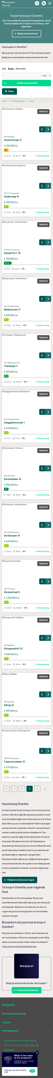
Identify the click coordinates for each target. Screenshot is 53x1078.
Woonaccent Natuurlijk (14, 1013)
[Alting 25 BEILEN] (26, 685)
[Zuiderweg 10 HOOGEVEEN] (26, 176)
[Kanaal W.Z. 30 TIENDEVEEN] (26, 233)
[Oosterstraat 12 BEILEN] (26, 120)
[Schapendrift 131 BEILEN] (26, 628)
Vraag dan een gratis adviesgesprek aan (19, 946)
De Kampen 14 (12, 535)
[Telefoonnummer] (44, 3)
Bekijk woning (43, 156)
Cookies (32, 1045)
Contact (6, 1022)
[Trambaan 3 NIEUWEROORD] (26, 346)
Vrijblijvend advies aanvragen (20, 880)
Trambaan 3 (10, 366)
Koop (11, 68)
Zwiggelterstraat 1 (14, 422)
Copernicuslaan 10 (14, 761)
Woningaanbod (18, 101)
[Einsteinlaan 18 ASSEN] (26, 459)
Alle (4, 68)
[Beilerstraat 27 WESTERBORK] (26, 289)
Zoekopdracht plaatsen (27, 990)
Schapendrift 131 (13, 648)
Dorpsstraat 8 (12, 592)
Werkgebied (8, 1005)
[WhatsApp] (37, 3)
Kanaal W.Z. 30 (12, 253)
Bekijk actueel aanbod (27, 34)
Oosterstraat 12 (13, 140)
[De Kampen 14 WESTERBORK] (26, 515)
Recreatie (21, 68)
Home (4, 101)
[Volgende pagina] (45, 789)
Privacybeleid (9, 1050)
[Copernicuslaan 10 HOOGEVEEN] (26, 741)
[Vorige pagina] (7, 789)
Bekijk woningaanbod (27, 83)
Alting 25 (9, 705)
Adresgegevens (10, 1031)
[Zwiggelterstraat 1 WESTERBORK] (26, 402)
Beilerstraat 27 (12, 309)
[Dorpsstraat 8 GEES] (26, 572)
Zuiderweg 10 (11, 196)
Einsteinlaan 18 (12, 479)
